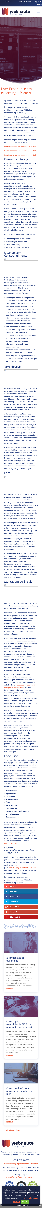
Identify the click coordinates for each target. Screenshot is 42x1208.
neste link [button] (24, 1198)
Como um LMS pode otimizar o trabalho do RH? (19, 1091)
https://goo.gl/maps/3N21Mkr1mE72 (21, 1177)
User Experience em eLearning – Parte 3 (20, 155)
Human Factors (10, 843)
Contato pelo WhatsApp (25, 2)
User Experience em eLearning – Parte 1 (20, 146)
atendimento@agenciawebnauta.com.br (21, 1164)
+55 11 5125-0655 (10, 2)
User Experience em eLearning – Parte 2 (20, 151)
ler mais (9, 988)
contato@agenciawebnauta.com (22, 868)
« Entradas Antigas (12, 1130)
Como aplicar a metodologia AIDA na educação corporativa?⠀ (20, 1024)
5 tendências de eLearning (15, 959)
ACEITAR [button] (25, 1202)
